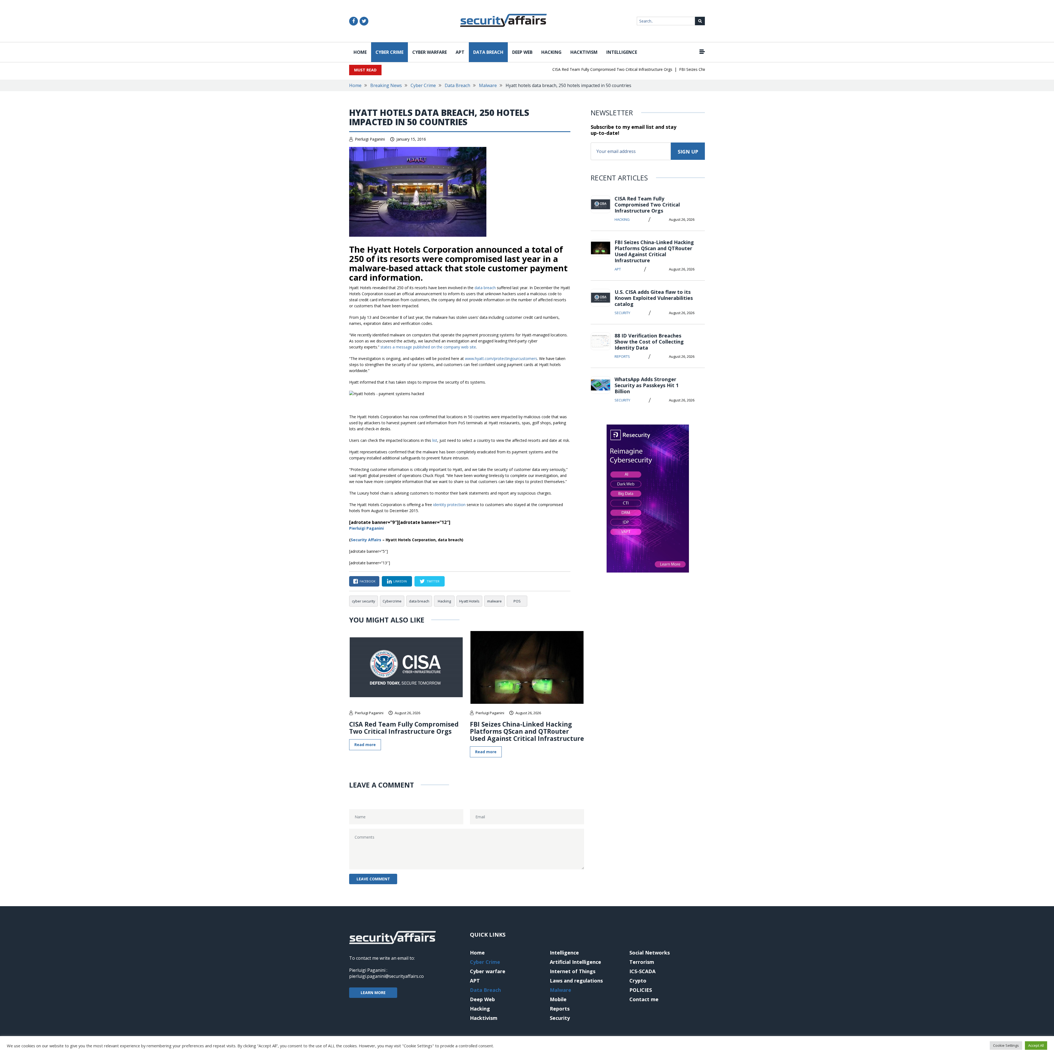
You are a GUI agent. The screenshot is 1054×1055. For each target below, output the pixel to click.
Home (360, 52)
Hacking (551, 52)
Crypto (637, 980)
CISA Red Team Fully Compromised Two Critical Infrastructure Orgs (593, 69)
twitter (433, 581)
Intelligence (621, 52)
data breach (485, 287)
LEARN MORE (373, 992)
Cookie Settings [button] (1006, 1045)
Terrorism (641, 962)
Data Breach (488, 52)
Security (622, 312)
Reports (622, 356)
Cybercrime (392, 601)
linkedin (400, 581)
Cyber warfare (429, 52)
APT (460, 52)
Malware (488, 85)
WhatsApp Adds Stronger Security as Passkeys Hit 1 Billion (647, 385)
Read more (365, 744)
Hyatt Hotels (469, 601)
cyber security (363, 601)
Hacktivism (584, 52)
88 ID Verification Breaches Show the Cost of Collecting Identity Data (649, 341)
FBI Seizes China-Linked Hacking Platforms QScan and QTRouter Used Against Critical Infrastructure (527, 731)
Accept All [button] (1036, 1045)
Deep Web (522, 52)
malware (494, 601)
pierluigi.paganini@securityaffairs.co (386, 976)
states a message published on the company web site (428, 347)
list (434, 440)
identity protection (449, 504)
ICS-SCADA (642, 971)
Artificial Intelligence (575, 962)
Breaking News (386, 85)
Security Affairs (366, 539)
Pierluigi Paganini (370, 139)
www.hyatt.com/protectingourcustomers (501, 358)
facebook (367, 581)
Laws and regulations (576, 980)
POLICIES (640, 990)
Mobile (558, 999)
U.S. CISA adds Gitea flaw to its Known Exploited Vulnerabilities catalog (654, 298)
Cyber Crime (389, 52)
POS (517, 601)
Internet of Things (572, 971)
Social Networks (649, 952)
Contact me (643, 999)
